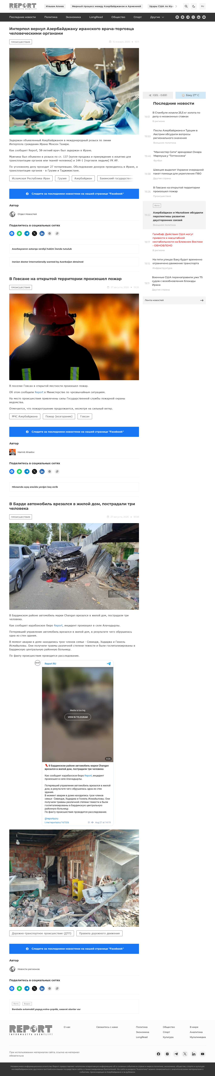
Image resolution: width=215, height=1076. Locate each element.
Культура (168, 1037)
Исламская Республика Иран (31, 178)
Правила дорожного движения (99, 933)
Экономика (142, 1032)
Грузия (62, 178)
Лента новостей (154, 300)
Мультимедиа (198, 1037)
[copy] (57, 233)
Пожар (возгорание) (58, 416)
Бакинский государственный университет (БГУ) (131, 178)
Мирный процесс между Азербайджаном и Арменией (106, 6)
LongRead (142, 1037)
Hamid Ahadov (26, 452)
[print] (49, 233)
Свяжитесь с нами (107, 1027)
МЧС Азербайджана (25, 416)
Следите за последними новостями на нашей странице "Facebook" (78, 193)
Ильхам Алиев (55, 6)
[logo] (22, 6)
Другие (155, 17)
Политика (141, 1027)
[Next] (174, 6)
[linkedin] (198, 17)
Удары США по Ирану (163, 6)
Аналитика (196, 1032)
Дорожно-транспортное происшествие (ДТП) (41, 933)
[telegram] (188, 17)
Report (39, 392)
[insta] (182, 17)
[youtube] (204, 17)
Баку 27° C (192, 95)
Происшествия (20, 42)
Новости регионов (29, 969)
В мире (194, 1027)
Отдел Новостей (27, 214)
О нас (67, 1027)
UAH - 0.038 (160, 95)
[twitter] (193, 17)
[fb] (177, 17)
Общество (169, 1027)
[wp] (19, 233)
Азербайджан (83, 178)
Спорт (166, 1032)
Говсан (84, 416)
